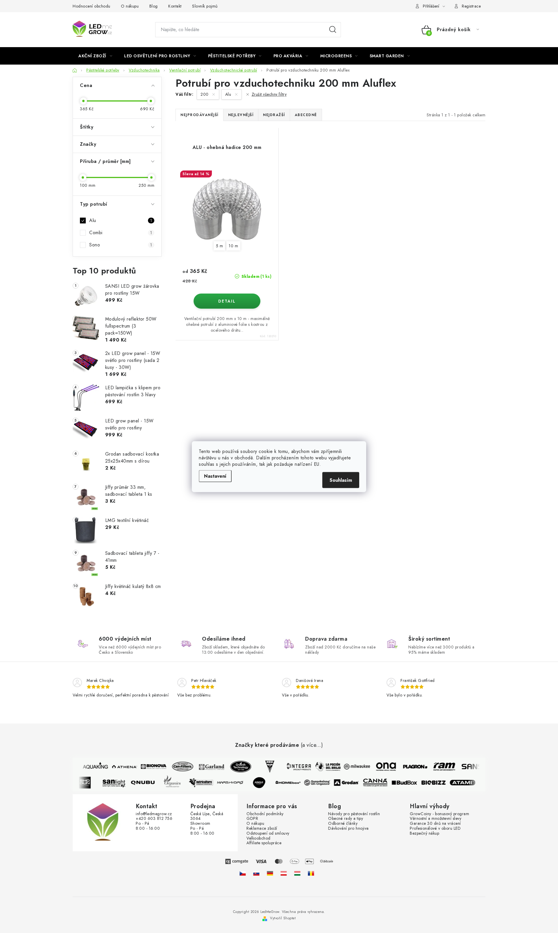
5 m (219, 246)
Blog (153, 6)
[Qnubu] (146, 782)
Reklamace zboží (261, 828)
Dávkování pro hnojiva (348, 828)
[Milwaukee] (353, 766)
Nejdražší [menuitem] (274, 115)
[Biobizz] (437, 782)
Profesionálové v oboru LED (435, 828)
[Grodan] (349, 782)
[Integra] (295, 766)
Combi (120, 232)
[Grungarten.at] (283, 873)
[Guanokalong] (320, 782)
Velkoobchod (258, 838)
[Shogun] (88, 782)
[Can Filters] (179, 766)
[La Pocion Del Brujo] (324, 766)
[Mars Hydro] (233, 782)
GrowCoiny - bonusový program (439, 813)
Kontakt (175, 6)
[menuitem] (95, 56)
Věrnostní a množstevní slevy (435, 818)
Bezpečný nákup (424, 833)
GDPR (252, 818)
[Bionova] (149, 766)
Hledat (333, 29)
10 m (233, 246)
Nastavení (215, 475)
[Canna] (379, 782)
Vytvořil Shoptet (283, 918)
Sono (120, 244)
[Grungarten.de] (270, 873)
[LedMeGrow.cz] (242, 873)
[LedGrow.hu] (297, 873)
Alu (120, 220)
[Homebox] (291, 782)
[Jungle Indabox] (262, 782)
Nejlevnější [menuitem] (241, 115)
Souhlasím (341, 480)
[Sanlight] (117, 782)
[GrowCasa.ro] (311, 873)
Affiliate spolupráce (263, 842)
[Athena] (120, 766)
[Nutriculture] (204, 782)
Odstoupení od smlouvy (267, 833)
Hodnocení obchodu (91, 6)
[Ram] (440, 766)
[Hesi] (266, 766)
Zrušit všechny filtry (269, 94)
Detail (227, 301)
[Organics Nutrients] (175, 782)
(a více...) (312, 745)
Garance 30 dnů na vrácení (435, 823)
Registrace (471, 6)
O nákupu (130, 6)
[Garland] (208, 766)
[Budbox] (408, 782)
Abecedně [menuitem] (306, 115)
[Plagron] (411, 766)
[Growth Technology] (237, 766)
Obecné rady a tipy (345, 818)
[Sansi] (469, 766)
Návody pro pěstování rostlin (354, 813)
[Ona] (382, 766)
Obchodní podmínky (265, 813)
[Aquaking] (91, 766)
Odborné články (342, 823)
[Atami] (466, 782)
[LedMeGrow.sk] (256, 873)
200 (205, 94)
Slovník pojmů (205, 6)
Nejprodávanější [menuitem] (199, 115)
